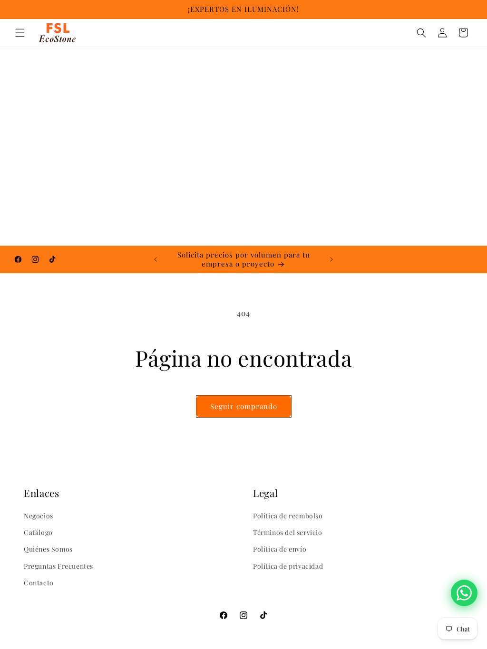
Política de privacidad (288, 566)
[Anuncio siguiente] (331, 259)
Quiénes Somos (48, 549)
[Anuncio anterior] (155, 259)
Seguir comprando (243, 406)
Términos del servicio (287, 532)
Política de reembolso (288, 515)
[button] (20, 32)
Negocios (38, 515)
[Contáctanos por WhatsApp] (464, 593)
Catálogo (38, 532)
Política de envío (279, 549)
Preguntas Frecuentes (58, 566)
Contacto (39, 582)
